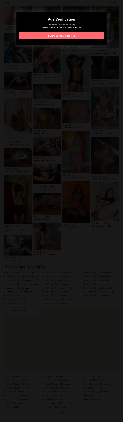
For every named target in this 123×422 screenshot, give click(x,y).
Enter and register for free (61, 36)
